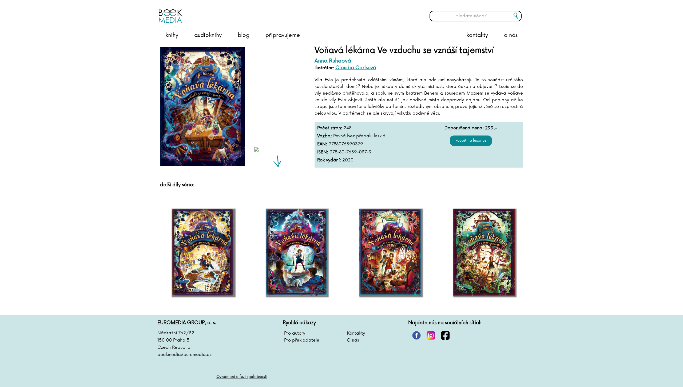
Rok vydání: (329, 160)
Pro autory (294, 333)
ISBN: (322, 152)
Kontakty (356, 333)
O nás (353, 340)
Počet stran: (329, 128)
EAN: (322, 144)
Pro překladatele (301, 340)
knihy (171, 35)
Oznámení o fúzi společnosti (241, 376)
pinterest (416, 335)
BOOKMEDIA (212, 12)
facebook (445, 335)
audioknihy (208, 35)
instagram (431, 335)
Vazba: (324, 136)
